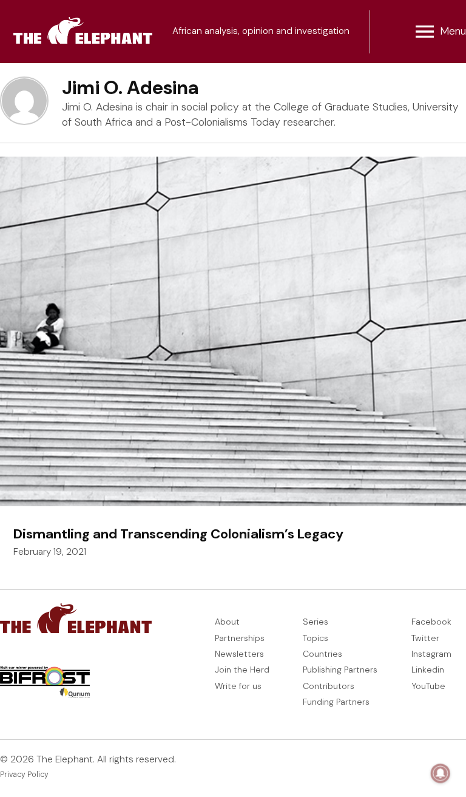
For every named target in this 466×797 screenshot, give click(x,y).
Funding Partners (336, 701)
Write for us (238, 685)
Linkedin (427, 669)
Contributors (328, 685)
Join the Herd (242, 669)
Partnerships (240, 638)
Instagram (431, 653)
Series (315, 621)
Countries (322, 653)
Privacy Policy (24, 774)
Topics (315, 638)
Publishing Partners (340, 669)
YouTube (428, 685)
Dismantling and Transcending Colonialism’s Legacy (178, 534)
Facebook (431, 621)
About (227, 621)
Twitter (425, 638)
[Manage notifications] (440, 773)
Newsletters (239, 653)
